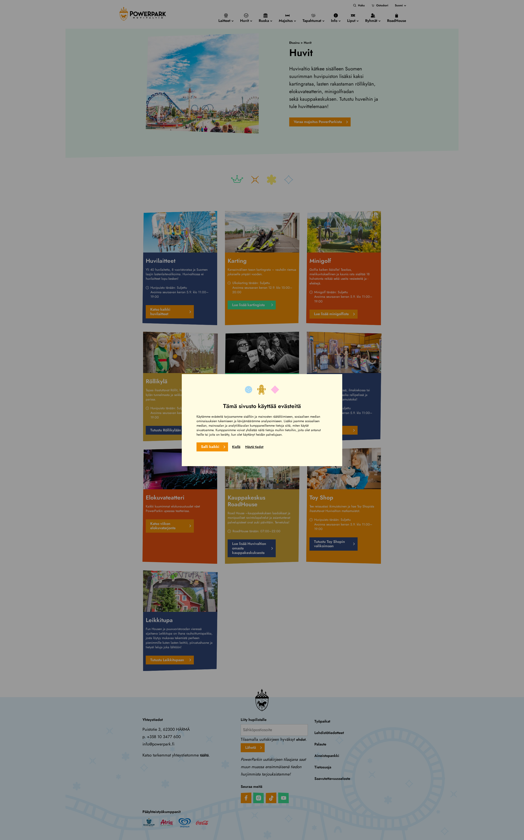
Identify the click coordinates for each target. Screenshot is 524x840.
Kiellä (236, 446)
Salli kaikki (210, 446)
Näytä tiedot (254, 446)
